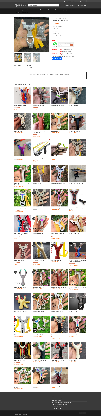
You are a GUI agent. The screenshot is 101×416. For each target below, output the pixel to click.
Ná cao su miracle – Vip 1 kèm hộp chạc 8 (77, 288)
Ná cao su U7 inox (18, 131)
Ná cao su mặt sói (73, 311)
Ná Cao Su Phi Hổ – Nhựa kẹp (20, 311)
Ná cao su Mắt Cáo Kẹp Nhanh (57, 105)
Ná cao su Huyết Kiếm (74, 158)
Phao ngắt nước (37, 9)
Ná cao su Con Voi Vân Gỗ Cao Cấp (58, 287)
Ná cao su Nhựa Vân (37, 183)
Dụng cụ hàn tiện (26, 9)
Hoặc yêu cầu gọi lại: (66, 43)
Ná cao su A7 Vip (18, 334)
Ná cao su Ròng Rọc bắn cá (20, 287)
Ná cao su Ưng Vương (74, 233)
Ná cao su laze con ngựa (19, 360)
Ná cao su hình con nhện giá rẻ (21, 105)
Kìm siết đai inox (56, 9)
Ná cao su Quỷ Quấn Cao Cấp (39, 360)
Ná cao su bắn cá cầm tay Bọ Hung (76, 183)
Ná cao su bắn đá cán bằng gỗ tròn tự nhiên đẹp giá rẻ (41, 132)
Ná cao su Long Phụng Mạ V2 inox (21, 208)
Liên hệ (83, 1)
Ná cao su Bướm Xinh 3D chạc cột (40, 334)
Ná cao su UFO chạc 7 (37, 386)
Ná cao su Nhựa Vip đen (74, 131)
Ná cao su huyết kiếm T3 (74, 334)
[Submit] (60, 5)
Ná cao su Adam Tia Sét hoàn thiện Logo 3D (21, 386)
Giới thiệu (75, 1)
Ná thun (61, 18)
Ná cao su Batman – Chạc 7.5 (39, 311)
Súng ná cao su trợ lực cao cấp (57, 360)
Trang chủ (17, 9)
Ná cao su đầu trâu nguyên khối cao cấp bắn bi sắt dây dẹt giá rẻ (22, 234)
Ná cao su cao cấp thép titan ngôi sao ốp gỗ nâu (77, 208)
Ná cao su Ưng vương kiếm (38, 287)
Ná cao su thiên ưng (55, 208)
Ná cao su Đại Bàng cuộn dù (57, 158)
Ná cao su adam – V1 (55, 131)
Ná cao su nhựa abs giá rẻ (38, 260)
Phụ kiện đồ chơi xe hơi (21, 12)
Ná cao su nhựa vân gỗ (56, 260)
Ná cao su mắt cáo (37, 208)
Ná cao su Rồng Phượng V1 (39, 105)
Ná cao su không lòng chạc (38, 233)
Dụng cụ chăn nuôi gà (68, 9)
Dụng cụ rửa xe (47, 9)
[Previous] (17, 34)
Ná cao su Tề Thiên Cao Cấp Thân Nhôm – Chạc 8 (21, 184)
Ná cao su (66, 18)
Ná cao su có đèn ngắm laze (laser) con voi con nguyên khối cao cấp (77, 261)
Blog (80, 1)
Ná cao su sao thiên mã (19, 260)
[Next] (47, 34)
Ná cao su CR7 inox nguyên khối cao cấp (59, 234)
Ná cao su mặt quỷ (55, 334)
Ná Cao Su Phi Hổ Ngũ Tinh (57, 386)
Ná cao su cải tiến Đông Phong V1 (40, 158)
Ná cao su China (17, 158)
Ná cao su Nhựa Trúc (73, 360)
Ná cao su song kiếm (73, 105)
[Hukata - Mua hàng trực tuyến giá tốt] (20, 5)
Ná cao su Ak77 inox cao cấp (57, 311)
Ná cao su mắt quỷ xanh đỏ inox (58, 183)
